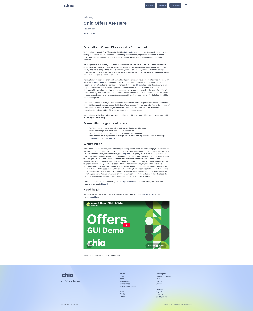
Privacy (176, 305)
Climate (159, 284)
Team (122, 279)
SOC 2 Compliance (127, 286)
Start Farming (161, 297)
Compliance (125, 284)
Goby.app (126, 154)
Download (175, 5)
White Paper (125, 281)
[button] (186, 5)
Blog (122, 276)
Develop (149, 5)
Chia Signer (161, 274)
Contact (123, 296)
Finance (159, 279)
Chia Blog (88, 17)
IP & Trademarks (186, 305)
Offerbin (139, 85)
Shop (122, 291)
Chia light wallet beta (127, 181)
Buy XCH (162, 5)
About (122, 274)
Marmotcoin (110, 138)
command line (92, 197)
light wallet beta (130, 52)
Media (122, 294)
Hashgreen (98, 82)
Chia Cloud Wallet (163, 276)
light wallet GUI (148, 194)
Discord (104, 184)
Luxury (159, 281)
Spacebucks (96, 138)
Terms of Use (168, 305)
